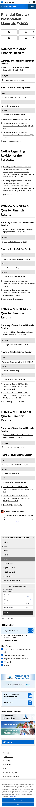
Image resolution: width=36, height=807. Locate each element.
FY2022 (5, 559)
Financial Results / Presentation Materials (15, 538)
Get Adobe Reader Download (14, 512)
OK (18, 804)
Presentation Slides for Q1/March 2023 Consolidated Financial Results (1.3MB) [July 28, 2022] (18, 489)
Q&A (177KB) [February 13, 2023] (13, 299)
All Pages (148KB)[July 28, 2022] (14, 447)
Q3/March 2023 (10, 568)
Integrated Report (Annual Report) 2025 (16, 659)
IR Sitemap (8, 765)
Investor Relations (8, 6)
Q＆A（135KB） (8, 195)
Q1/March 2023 (10, 576)
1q (26, 38)
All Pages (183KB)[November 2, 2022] (16, 345)
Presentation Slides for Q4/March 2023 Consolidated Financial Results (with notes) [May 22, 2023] (18, 134)
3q (26, 32)
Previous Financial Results (12, 581)
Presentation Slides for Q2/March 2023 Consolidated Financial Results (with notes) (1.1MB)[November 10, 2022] (17, 395)
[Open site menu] (34, 2)
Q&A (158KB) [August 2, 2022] (12, 505)
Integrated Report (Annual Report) (14, 655)
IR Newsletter (8, 757)
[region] (18, 793)
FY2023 (5, 555)
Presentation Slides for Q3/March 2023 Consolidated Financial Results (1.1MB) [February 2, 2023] (19, 283)
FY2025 (5, 546)
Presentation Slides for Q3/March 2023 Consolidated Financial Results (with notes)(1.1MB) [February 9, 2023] (17, 292)
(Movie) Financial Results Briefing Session (16, 119)
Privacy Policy (12, 796)
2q (9, 38)
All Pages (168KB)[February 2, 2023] (15, 242)
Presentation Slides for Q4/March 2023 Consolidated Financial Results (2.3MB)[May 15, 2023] (18, 126)
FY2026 (5, 542)
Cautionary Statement (11, 777)
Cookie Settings (18, 800)
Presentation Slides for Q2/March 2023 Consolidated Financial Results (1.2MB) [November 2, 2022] (15, 386)
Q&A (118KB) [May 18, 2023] (12, 141)
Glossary (7, 761)
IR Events (6, 665)
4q (9, 32)
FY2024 (5, 551)
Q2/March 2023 (10, 572)
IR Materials (7, 662)
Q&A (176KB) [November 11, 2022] (14, 402)
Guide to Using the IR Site (12, 773)
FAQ (5, 769)
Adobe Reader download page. (13, 522)
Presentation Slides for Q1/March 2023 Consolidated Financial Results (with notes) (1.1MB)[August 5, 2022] (17, 498)
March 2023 (9, 564)
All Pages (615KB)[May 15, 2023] (14, 80)
